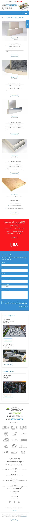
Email (2, 268)
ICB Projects (14, 413)
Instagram (18, 501)
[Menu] (26, 13)
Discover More (14, 56)
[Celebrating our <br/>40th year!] (14, 394)
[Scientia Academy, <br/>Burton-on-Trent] (14, 362)
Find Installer (23, 306)
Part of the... (9, 407)
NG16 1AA (19, 488)
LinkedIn (10, 501)
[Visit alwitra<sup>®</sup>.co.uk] (19, 1)
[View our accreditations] (5, 427)
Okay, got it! (14, 519)
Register (14, 237)
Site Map (15, 510)
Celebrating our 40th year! (8, 376)
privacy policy (23, 516)
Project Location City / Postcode (8, 279)
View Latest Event (8, 396)
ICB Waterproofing (14, 419)
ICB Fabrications (14, 416)
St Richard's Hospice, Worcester (9, 320)
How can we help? (5, 284)
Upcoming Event (8, 371)
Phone (2, 273)
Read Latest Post (8, 340)
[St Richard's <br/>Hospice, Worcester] (14, 338)
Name (2, 262)
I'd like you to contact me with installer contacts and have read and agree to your (16, 302)
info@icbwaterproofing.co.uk (15, 462)
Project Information (5, 289)
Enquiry (27, 23)
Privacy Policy (23, 303)
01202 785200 (22, 13)
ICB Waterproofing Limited (9, 5)
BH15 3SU (14, 471)
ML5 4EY (20, 476)
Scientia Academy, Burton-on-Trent (8, 345)
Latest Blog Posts (9, 315)
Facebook (14, 501)
